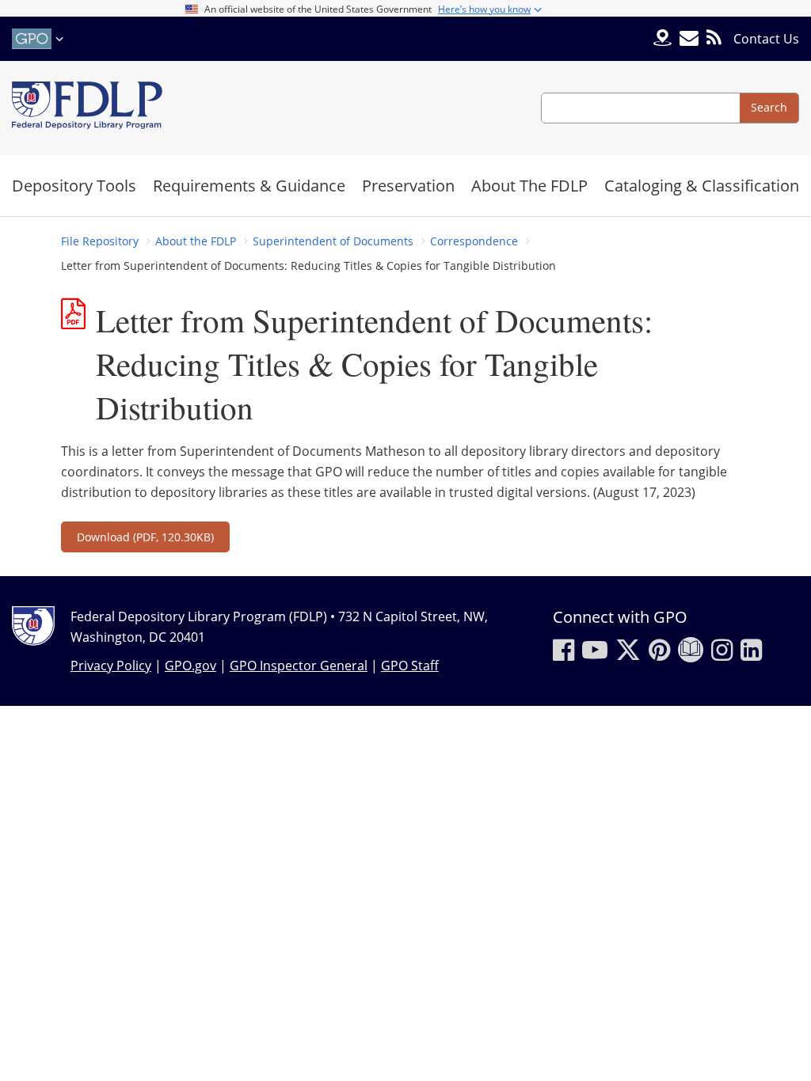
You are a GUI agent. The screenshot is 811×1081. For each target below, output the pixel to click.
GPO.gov (190, 665)
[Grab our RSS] (714, 38)
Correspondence (474, 240)
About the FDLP (195, 240)
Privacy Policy (110, 665)
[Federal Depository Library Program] (87, 108)
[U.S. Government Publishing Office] (39, 38)
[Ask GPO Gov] (662, 39)
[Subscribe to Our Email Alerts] (689, 38)
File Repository (100, 240)
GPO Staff (410, 665)
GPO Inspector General (298, 665)
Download (145, 536)
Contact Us (766, 38)
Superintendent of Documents (333, 240)
